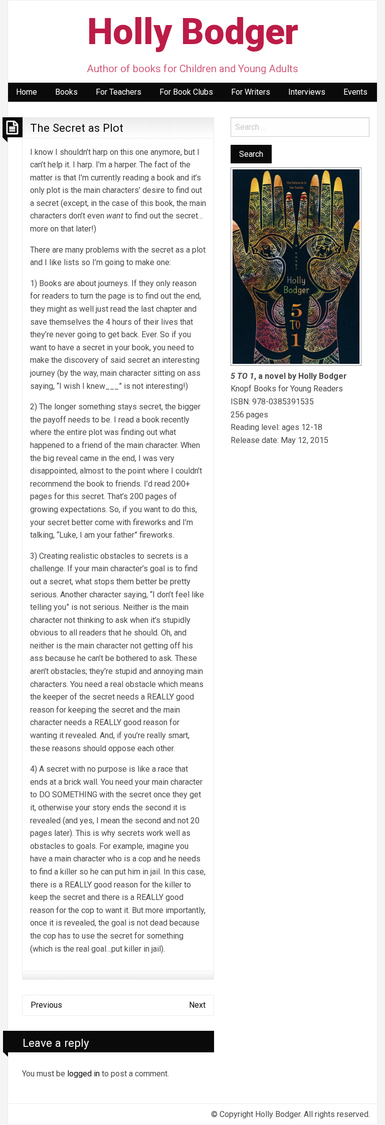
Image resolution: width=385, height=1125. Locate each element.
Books (66, 92)
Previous (46, 1005)
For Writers (250, 92)
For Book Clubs (186, 92)
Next (197, 1005)
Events (355, 92)
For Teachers (118, 92)
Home (26, 92)
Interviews (306, 92)
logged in (83, 1073)
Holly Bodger (192, 32)
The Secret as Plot (76, 127)
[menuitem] (26, 92)
